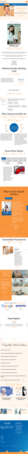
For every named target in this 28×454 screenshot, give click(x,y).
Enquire (7, 427)
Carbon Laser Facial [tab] (15, 160)
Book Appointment (21, 453)
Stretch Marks (10, 109)
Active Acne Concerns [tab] (3, 104)
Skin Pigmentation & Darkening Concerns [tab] (3, 100)
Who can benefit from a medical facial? (8, 359)
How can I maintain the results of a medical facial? (10, 380)
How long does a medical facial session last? (9, 366)
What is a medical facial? (5, 350)
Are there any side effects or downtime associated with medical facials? (13, 376)
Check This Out (15, 4)
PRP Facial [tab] (24, 160)
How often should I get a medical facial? (8, 369)
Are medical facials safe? (5, 362)
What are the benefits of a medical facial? (9, 356)
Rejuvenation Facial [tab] (14, 158)
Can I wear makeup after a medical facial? (9, 372)
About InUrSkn (2, 437)
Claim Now (21, 82)
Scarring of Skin (24, 106)
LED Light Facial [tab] (4, 158)
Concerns (2, 439)
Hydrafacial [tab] (20, 160)
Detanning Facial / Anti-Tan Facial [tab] (22, 158)
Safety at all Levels (5, 290)
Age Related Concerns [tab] (3, 102)
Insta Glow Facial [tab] (9, 158)
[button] (27, 250)
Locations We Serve (5, 279)
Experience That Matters (5, 293)
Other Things (3, 442)
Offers (1, 440)
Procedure (12, 21)
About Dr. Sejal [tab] (8, 198)
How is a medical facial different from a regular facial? (11, 353)
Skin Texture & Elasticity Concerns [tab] (3, 98)
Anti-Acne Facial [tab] (4, 160)
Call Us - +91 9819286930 (18, 432)
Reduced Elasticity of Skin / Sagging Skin (14, 106)
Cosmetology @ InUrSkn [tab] (17, 198)
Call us (7, 453)
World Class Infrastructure (4, 288)
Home (10, 21)
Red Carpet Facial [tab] (9, 160)
